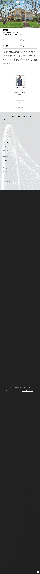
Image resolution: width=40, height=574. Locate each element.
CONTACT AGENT (20, 107)
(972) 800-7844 (20, 96)
